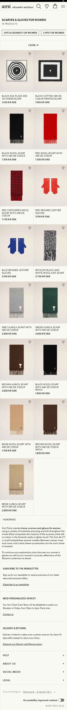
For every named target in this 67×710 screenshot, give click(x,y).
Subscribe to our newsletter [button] (16, 584)
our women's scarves (31, 555)
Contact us (8, 614)
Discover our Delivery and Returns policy (22, 644)
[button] (43, 700)
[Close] (63, 1)
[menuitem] (18, 6)
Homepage (9, 519)
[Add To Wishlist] (30, 53)
